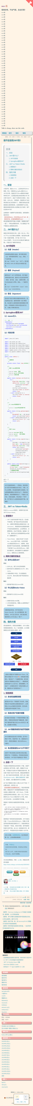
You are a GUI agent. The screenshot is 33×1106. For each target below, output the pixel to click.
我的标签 (4, 985)
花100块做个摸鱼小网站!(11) (10, 1028)
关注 (18, 1102)
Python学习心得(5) (7, 1035)
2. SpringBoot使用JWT (15, 161)
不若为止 (11, 844)
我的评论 (4, 978)
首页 (10, 133)
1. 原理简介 (11, 167)
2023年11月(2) (6, 1073)
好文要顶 (9, 872)
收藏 (25, 899)
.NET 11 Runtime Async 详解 (11, 962)
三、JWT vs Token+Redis (15, 164)
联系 (17, 133)
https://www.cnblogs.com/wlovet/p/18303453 (16, 864)
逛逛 (6, 908)
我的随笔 (4, 975)
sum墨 (4, 6)
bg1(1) (4, 1082)
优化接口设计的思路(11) (8, 1026)
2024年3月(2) (6, 1064)
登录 (25, 906)
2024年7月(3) (6, 1055)
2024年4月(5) (6, 1062)
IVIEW (4, 1005)
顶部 (21, 1102)
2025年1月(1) (6, 1041)
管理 (24, 133)
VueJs (4, 1012)
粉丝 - (11, 881)
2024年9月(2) (6, 1050)
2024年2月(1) (6, 1066)
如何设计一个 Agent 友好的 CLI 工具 (13, 966)
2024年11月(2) (6, 1046)
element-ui (5, 1007)
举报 (28, 899)
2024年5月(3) (6, 1059)
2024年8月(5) (6, 1053)
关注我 (16, 872)
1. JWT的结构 (12, 158)
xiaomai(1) (5, 1087)
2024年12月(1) (6, 1043)
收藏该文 (22, 872)
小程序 (4, 993)
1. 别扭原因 (11, 175)
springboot (5, 991)
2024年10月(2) (6, 1048)
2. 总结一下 (11, 178)
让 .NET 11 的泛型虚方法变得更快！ (13, 960)
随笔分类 (5, 1031)
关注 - (16, 881)
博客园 (4, 133)
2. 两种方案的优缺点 (14, 169)
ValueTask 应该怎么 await (10, 964)
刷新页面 (22, 903)
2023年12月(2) (6, 1071)
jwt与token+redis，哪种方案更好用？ (15, 777)
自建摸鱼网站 (16, 835)
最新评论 (4, 982)
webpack (5, 1009)
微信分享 (16, 874)
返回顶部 (28, 903)
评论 (25, 1102)
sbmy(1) (4, 1084)
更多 (3, 1076)
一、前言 (9, 153)
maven (4, 1002)
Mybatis (5, 1000)
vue (3, 996)
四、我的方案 (11, 172)
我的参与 (4, 980)
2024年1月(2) (6, 1069)
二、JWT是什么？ (12, 156)
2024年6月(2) (6, 1057)
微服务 (4, 998)
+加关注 (6, 884)
